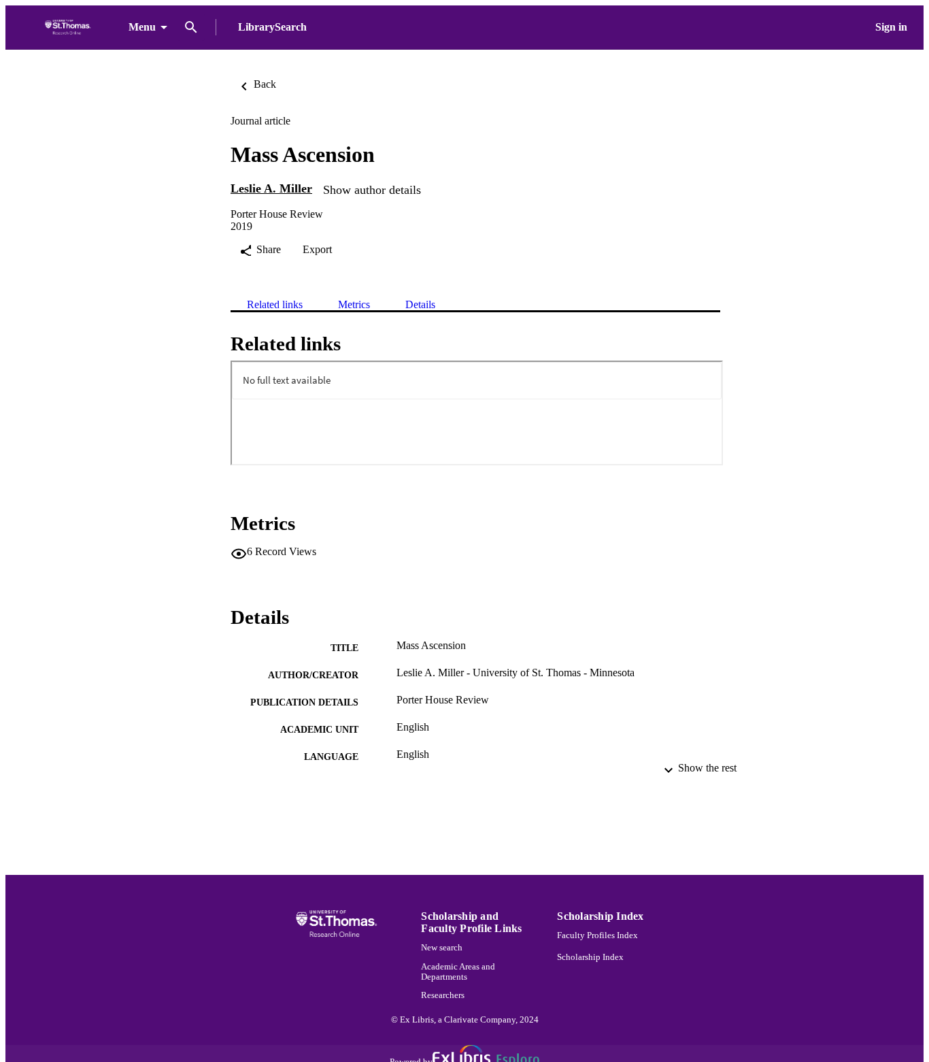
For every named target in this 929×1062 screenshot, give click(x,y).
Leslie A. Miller (271, 188)
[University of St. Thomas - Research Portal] (69, 27)
